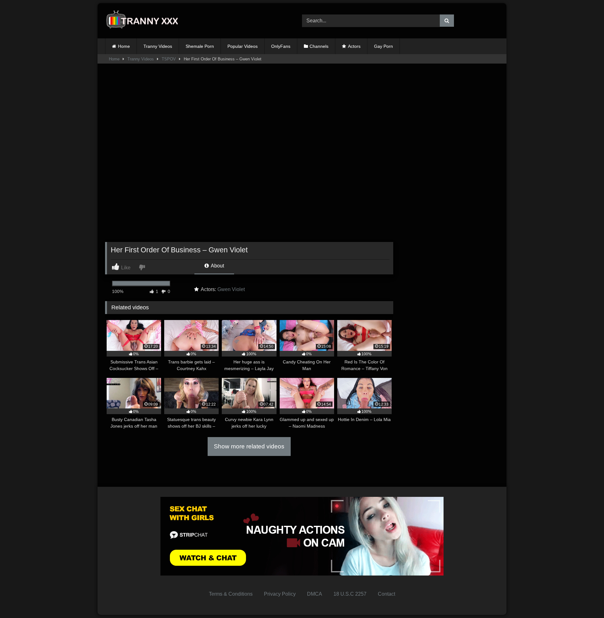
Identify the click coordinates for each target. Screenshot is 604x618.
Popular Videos (242, 46)
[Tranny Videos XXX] (144, 20)
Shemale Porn (200, 46)
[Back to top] (584, 599)
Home (124, 46)
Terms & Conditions (231, 594)
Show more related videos (249, 446)
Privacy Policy (280, 594)
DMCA (314, 594)
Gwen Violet (231, 289)
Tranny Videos (157, 46)
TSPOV (169, 59)
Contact (386, 594)
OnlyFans (280, 46)
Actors (354, 46)
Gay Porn (383, 46)
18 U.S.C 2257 (349, 594)
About (217, 265)
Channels (319, 46)
